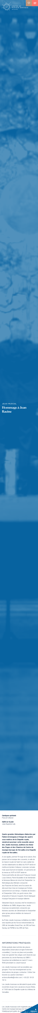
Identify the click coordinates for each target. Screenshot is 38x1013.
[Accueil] (14, 6)
